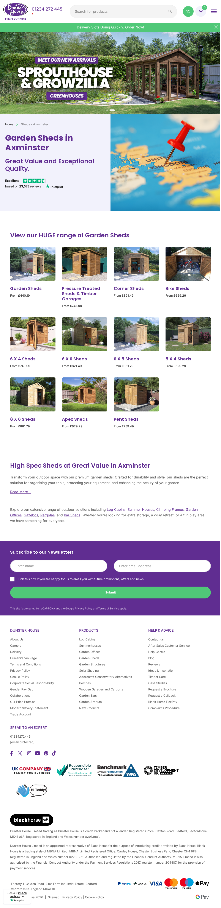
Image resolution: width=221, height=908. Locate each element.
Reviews (154, 664)
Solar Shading (89, 670)
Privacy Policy (83, 608)
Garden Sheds (89, 658)
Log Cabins (116, 509)
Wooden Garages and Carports (101, 689)
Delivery (16, 652)
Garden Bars (88, 695)
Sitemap (54, 897)
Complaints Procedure (164, 708)
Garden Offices (89, 652)
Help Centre (156, 652)
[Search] (170, 11)
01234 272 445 (47, 9)
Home (9, 124)
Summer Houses (141, 509)
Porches (85, 683)
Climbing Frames (170, 509)
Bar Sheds (72, 515)
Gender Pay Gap (21, 689)
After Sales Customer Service (169, 645)
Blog (151, 658)
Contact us (156, 639)
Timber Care (157, 677)
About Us (16, 639)
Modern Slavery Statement (29, 708)
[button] (188, 11)
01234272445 (20, 736)
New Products (89, 708)
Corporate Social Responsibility (32, 683)
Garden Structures (92, 664)
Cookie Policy (19, 677)
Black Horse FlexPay (162, 702)
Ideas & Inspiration (161, 670)
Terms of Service (108, 608)
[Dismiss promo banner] (216, 27)
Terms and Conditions (25, 664)
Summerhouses (90, 645)
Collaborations (20, 695)
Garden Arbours (90, 702)
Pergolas (47, 515)
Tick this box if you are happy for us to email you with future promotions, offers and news (81, 579)
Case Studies (157, 683)
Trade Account (20, 714)
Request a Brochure (162, 689)
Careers (15, 645)
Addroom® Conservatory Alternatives (105, 677)
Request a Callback (162, 695)
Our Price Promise (22, 702)
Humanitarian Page (23, 658)
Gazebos (31, 515)
